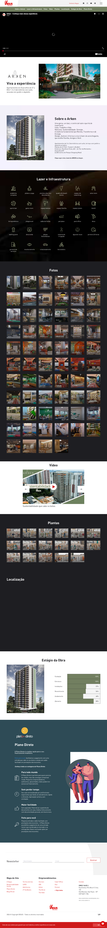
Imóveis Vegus (74, 3)
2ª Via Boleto (27, 890)
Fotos (45, 9)
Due (56, 884)
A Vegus (9, 882)
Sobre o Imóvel (20, 9)
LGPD (24, 884)
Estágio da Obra (76, 9)
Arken (41, 887)
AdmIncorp (26, 887)
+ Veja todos (59, 890)
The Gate (42, 892)
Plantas (57, 9)
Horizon (41, 882)
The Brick (42, 890)
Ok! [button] (99, 925)
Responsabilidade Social (13, 885)
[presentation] (26, 489)
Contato (81, 882)
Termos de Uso (28, 882)
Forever (57, 887)
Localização (65, 9)
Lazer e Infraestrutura (34, 9)
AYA (40, 884)
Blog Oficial (10, 892)
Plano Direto (88, 9)
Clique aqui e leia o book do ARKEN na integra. (69, 158)
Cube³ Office (59, 882)
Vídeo (51, 9)
